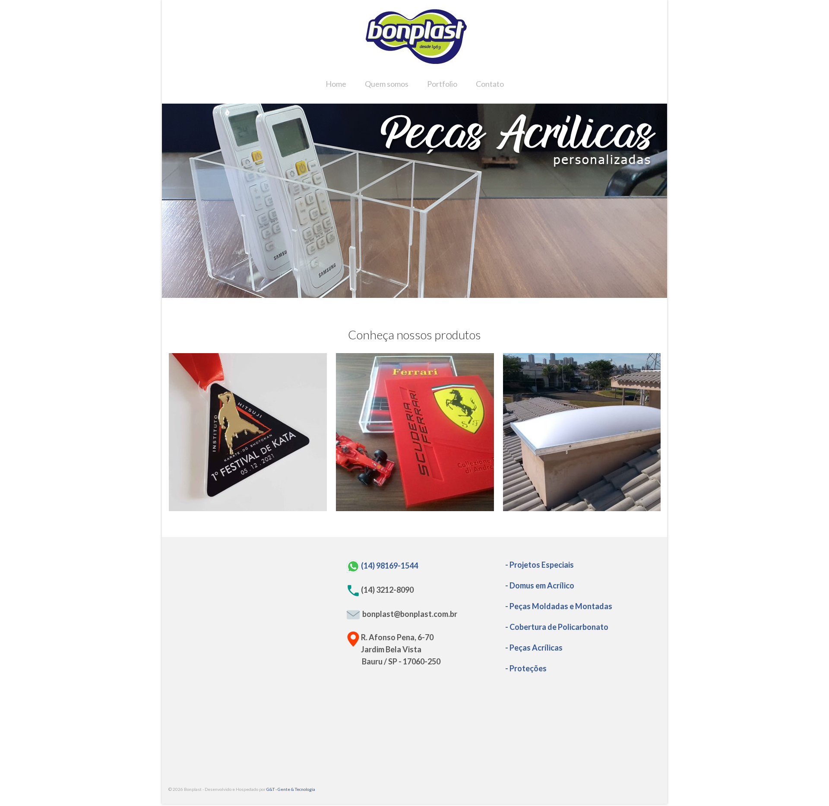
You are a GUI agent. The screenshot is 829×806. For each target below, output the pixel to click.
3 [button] (409, 293)
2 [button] (399, 293)
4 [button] (419, 293)
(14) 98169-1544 (389, 565)
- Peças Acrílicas (534, 647)
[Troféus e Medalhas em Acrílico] (248, 432)
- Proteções (526, 668)
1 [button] (388, 293)
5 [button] (430, 293)
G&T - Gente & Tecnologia (290, 789)
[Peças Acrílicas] (415, 432)
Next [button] (655, 201)
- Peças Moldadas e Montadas (558, 606)
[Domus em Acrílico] (582, 432)
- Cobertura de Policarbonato (556, 627)
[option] (414, 201)
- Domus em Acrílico (539, 585)
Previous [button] (173, 201)
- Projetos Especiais (539, 564)
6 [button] (440, 293)
